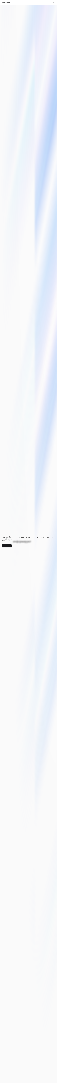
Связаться (6, 546)
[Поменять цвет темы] (54, 2)
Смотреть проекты (19, 546)
